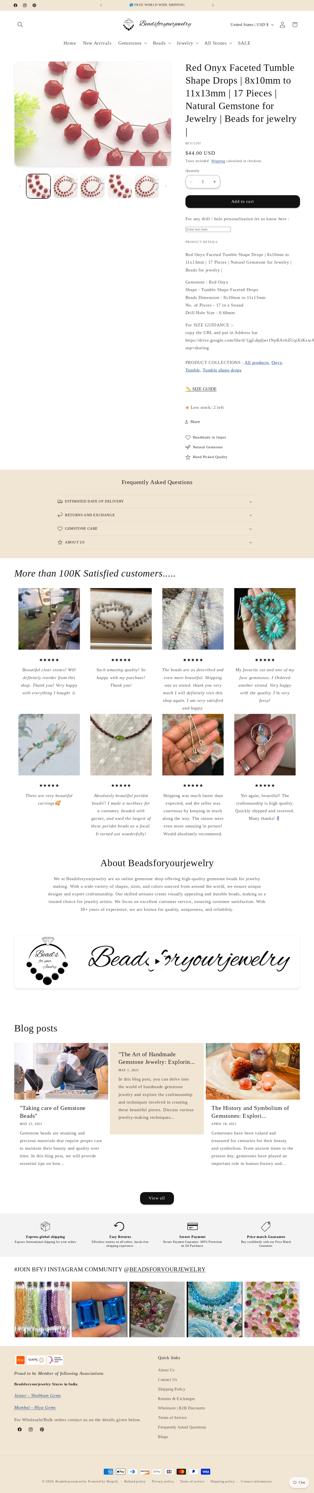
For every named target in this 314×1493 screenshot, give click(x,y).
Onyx (277, 362)
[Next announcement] (213, 5)
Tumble (192, 370)
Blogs (163, 1437)
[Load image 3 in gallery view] (92, 186)
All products (257, 362)
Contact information (256, 1481)
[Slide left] (19, 186)
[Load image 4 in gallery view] (120, 186)
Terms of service (192, 1481)
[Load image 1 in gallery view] (38, 186)
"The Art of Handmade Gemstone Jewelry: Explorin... (156, 1058)
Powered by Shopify (103, 1481)
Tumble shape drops (222, 370)
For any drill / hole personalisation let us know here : (237, 218)
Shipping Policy (171, 1389)
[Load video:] (157, 961)
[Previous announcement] (101, 5)
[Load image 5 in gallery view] (147, 186)
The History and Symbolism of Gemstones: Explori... (250, 1112)
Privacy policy (163, 1481)
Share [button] (195, 422)
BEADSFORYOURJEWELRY (168, 1269)
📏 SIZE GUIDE (201, 389)
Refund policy (135, 1481)
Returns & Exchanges (176, 1399)
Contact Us (167, 1380)
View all (157, 1198)
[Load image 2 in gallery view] (65, 186)
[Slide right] (165, 186)
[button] (20, 24)
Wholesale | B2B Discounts (181, 1408)
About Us (166, 1370)
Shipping (218, 161)
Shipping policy (222, 1481)
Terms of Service (172, 1418)
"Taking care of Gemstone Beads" (53, 1112)
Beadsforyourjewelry (71, 1481)
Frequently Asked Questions (182, 1427)
